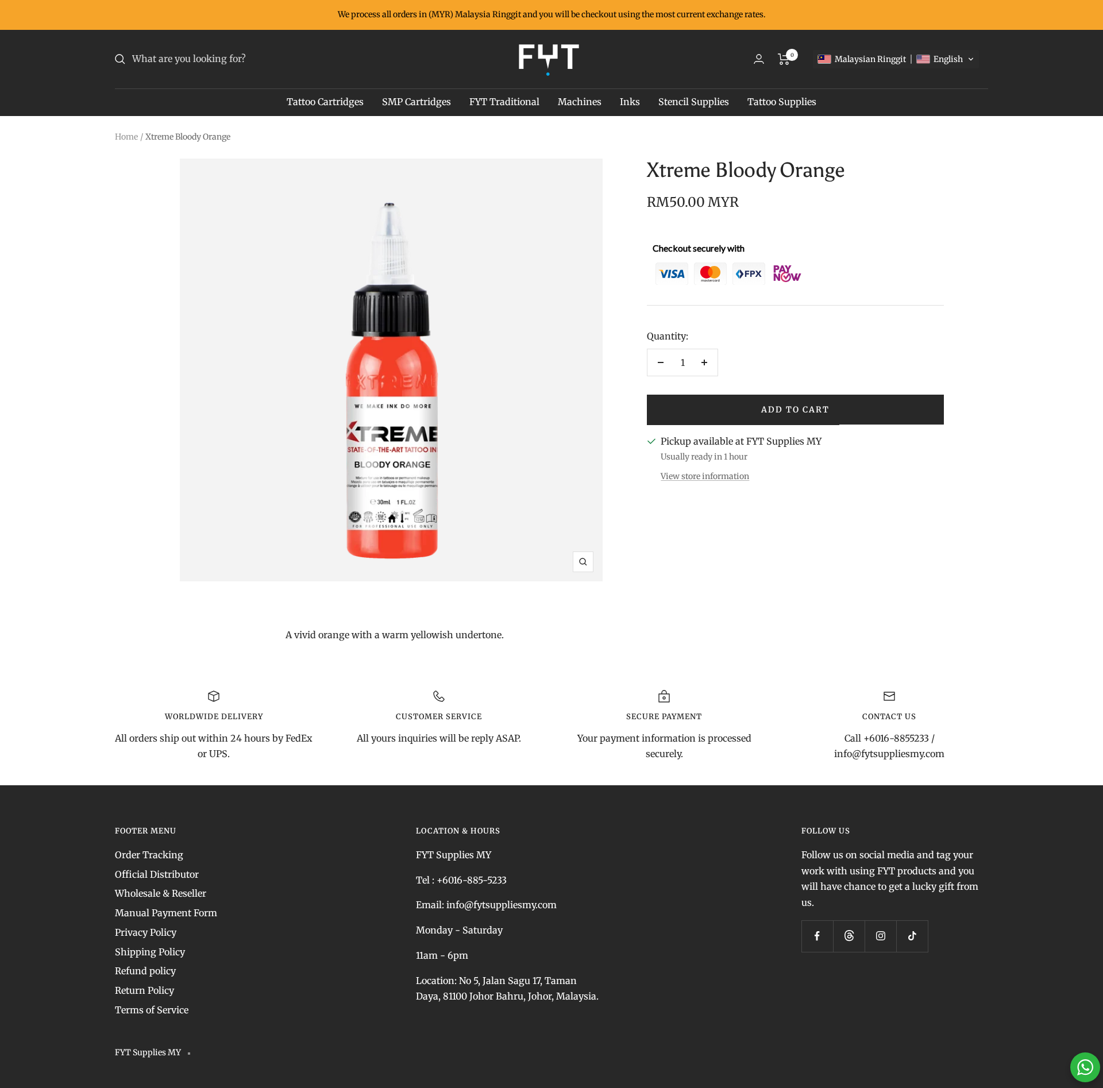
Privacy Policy (145, 932)
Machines (579, 101)
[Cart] (784, 59)
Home (126, 137)
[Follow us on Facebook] (817, 936)
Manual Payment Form (166, 913)
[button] (896, 59)
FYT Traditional (504, 101)
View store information (705, 476)
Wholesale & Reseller (160, 893)
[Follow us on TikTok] (912, 936)
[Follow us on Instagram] (880, 936)
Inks (630, 101)
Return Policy (144, 990)
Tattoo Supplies (781, 101)
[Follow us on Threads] (849, 936)
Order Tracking (149, 855)
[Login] (759, 59)
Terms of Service (151, 1010)
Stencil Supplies (693, 101)
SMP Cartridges (416, 101)
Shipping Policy (150, 952)
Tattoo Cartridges (325, 101)
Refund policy (145, 971)
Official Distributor (157, 874)
